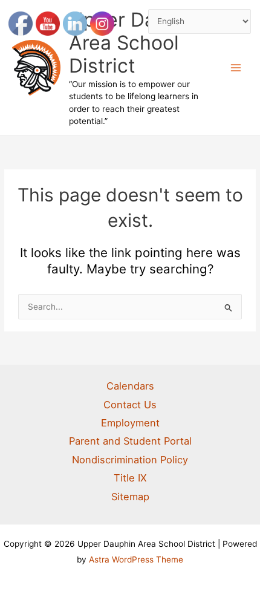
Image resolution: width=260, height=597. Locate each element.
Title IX (130, 478)
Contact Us (130, 405)
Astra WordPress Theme (136, 559)
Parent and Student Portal (130, 441)
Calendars (130, 386)
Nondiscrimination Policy (130, 460)
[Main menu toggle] (236, 68)
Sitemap (130, 497)
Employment (130, 423)
